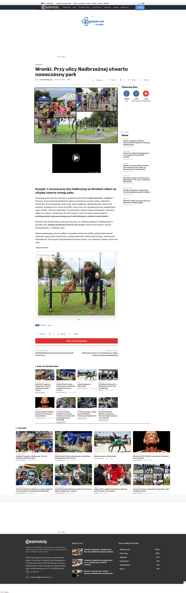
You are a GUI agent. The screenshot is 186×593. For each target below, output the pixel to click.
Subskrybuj (145, 91)
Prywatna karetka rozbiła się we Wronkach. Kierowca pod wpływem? (87, 414)
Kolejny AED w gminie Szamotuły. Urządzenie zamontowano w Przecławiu (110, 490)
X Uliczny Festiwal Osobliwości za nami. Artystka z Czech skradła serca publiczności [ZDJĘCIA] (65, 416)
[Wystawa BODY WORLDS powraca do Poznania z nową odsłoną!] (44, 402)
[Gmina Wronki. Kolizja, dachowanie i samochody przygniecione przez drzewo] (66, 374)
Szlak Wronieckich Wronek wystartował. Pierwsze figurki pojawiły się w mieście (108, 415)
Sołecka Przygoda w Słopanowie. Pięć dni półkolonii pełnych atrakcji (43, 387)
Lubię (126, 91)
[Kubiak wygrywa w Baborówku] (87, 374)
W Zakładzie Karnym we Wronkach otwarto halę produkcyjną (107, 386)
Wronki (49, 325)
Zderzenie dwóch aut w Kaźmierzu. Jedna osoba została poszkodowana (100, 354)
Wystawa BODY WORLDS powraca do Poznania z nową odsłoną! (44, 414)
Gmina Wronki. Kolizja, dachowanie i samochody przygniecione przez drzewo (65, 387)
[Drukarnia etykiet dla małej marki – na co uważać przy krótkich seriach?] (77, 562)
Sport (79, 382)
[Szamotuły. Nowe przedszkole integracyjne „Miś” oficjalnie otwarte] (151, 474)
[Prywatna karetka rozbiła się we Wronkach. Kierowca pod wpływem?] (87, 402)
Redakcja (101, 390)
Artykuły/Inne (126, 151)
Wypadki (58, 382)
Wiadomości (38, 64)
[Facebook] (139, 3)
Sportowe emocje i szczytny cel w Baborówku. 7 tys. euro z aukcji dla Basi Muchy (136, 180)
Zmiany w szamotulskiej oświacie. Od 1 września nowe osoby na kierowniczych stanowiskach (136, 167)
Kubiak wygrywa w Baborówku (84, 385)
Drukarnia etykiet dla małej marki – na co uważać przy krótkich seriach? (136, 155)
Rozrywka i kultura (40, 382)
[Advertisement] (93, 41)
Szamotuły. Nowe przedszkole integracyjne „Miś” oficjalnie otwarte (151, 490)
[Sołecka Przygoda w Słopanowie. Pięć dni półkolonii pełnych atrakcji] (44, 374)
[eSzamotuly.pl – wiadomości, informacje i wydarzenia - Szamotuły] (50, 7)
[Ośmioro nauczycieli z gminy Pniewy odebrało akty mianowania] (77, 573)
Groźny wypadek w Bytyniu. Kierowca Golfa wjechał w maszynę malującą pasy (136, 142)
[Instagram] (141, 3)
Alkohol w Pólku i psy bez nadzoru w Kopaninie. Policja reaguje (137, 202)
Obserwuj (136, 91)
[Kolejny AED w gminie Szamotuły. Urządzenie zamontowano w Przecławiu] (112, 474)
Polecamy (43, 325)
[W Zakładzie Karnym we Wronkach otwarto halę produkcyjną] (108, 374)
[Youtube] (143, 3)
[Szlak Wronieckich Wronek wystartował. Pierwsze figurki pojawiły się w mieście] (108, 402)
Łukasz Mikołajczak (46, 79)
